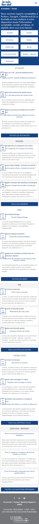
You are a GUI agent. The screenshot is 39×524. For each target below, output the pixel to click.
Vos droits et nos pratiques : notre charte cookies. (16, 508)
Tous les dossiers (19, 204)
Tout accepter (10, 517)
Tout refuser (29, 517)
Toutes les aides (19, 279)
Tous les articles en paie (19, 350)
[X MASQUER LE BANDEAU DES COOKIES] (37, 483)
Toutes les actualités (19, 135)
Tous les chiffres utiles (19, 423)
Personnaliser (19, 521)
